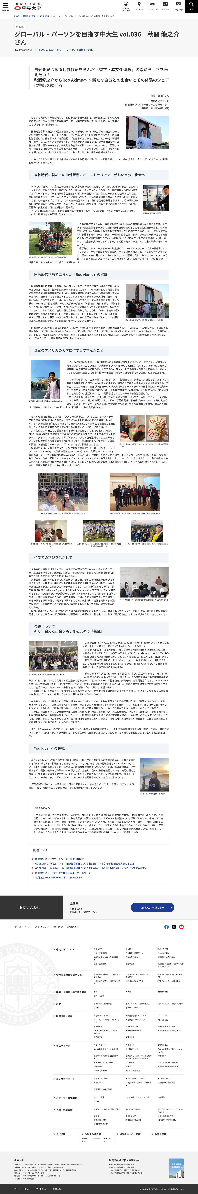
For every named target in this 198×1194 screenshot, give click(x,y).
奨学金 (128, 1066)
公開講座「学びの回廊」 (167, 1120)
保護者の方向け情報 (130, 1134)
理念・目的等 (163, 949)
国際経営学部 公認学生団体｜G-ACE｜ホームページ (63, 873)
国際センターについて (102, 1015)
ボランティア (131, 1116)
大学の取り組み (132, 957)
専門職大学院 (163, 991)
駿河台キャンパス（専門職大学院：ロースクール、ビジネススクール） (37, 1176)
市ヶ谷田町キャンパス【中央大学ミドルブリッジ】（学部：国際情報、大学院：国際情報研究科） (45, 1170)
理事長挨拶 (98, 949)
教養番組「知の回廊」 (134, 1120)
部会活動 (161, 1097)
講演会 (96, 1116)
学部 (95, 991)
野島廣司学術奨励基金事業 (168, 1066)
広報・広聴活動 (100, 963)
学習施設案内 (163, 1045)
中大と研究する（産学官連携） (138, 1003)
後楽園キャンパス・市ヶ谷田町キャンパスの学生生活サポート (139, 1057)
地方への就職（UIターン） (136, 1078)
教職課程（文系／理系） (103, 1089)
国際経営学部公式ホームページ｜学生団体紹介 (59, 859)
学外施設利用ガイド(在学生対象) (106, 1049)
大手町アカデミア (101, 1124)
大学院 (128, 991)
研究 (58, 1004)
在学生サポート (100, 1045)
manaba (96, 1138)
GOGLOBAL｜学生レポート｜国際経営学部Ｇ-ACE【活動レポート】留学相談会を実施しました (84, 863)
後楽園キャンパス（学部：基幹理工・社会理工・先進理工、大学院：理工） (39, 1167)
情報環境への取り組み (166, 957)
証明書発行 (98, 1066)
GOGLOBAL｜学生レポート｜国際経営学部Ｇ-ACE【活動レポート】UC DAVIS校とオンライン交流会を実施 (91, 868)
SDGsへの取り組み (133, 1109)
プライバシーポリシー (23, 1188)
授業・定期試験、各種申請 (168, 1062)
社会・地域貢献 (64, 1109)
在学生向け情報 (93, 1134)
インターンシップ (164, 1078)
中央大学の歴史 (164, 953)
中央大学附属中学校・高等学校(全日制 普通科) (124, 1170)
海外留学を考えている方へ (136, 1015)
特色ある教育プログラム (69, 975)
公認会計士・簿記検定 (166, 1082)
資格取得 (97, 1082)
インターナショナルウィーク (169, 1030)
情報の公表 (130, 963)
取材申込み (57, 1188)
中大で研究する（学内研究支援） (171, 1003)
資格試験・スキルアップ (135, 1019)
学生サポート (63, 1045)
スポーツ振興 (99, 1097)
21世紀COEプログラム (134, 981)
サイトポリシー (42, 1188)
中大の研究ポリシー (133, 1007)
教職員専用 (160, 1134)
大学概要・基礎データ (134, 953)
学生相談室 (130, 1062)
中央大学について (65, 949)
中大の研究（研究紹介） (103, 1003)
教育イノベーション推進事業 (169, 981)
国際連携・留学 (64, 1016)
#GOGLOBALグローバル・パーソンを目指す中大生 (66, 49)
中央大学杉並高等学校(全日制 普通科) (121, 1167)
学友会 (96, 1101)
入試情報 (61, 1134)
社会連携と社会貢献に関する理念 (107, 1109)
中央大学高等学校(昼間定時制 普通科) (121, 1164)
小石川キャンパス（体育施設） (24, 1179)
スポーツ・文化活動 (66, 1097)
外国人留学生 (163, 1019)
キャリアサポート (65, 1079)
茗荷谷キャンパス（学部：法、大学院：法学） (29, 1173)
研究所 (96, 1007)
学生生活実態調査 (133, 1070)
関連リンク (130, 1037)
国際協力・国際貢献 (133, 1030)
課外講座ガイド (132, 1049)
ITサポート (130, 1045)
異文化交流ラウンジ (133, 1026)
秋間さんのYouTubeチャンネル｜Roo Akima (58, 877)
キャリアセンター (101, 1078)
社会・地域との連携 (165, 1116)
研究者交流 (98, 1037)
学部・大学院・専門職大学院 (71, 992)
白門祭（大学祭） (101, 1070)
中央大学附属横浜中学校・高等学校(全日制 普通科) (125, 1173)
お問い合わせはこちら (152, 907)
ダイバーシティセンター (103, 1062)
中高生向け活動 (100, 1120)
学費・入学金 (99, 995)
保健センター (163, 1055)
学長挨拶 (129, 949)
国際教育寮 (98, 1026)
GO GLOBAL (162, 1015)
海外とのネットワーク (166, 1026)
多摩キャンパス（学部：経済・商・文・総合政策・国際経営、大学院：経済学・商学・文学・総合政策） (48, 1164)
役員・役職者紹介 (101, 953)
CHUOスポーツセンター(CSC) (137, 1097)
